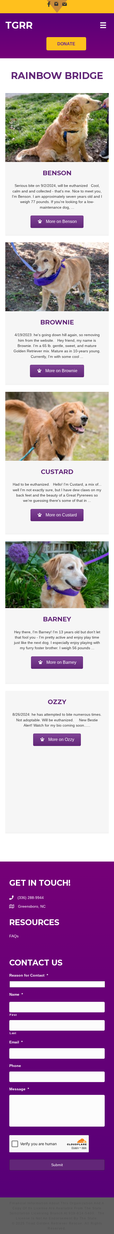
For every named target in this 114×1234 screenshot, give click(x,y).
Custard (57, 472)
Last (13, 1033)
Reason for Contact (28, 975)
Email (16, 1042)
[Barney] (57, 574)
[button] (57, 222)
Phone (15, 1066)
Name (16, 994)
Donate (66, 44)
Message (19, 1089)
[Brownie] (57, 276)
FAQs (14, 936)
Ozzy (57, 702)
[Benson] (57, 127)
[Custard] (57, 426)
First (13, 1014)
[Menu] (103, 25)
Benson (57, 173)
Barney (57, 619)
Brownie (57, 322)
